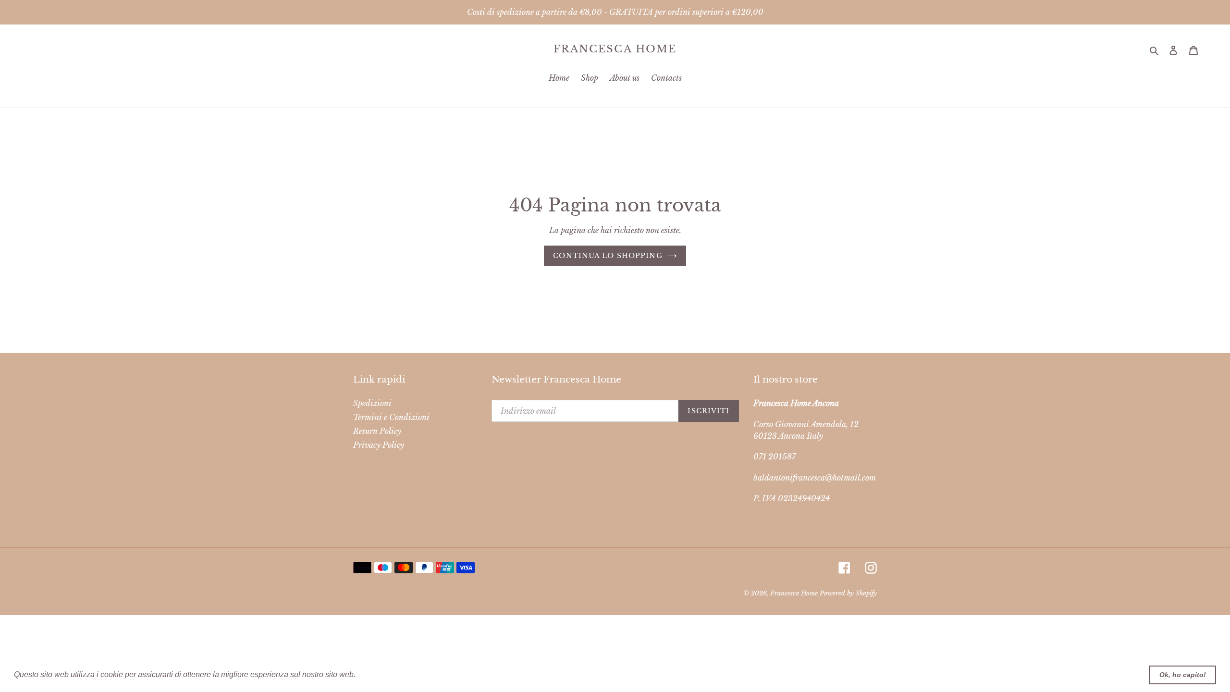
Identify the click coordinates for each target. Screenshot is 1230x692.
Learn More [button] (378, 674)
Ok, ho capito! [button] (1182, 675)
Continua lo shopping (607, 255)
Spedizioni (372, 403)
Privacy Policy (378, 445)
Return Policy (377, 431)
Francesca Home (615, 49)
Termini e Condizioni (391, 417)
